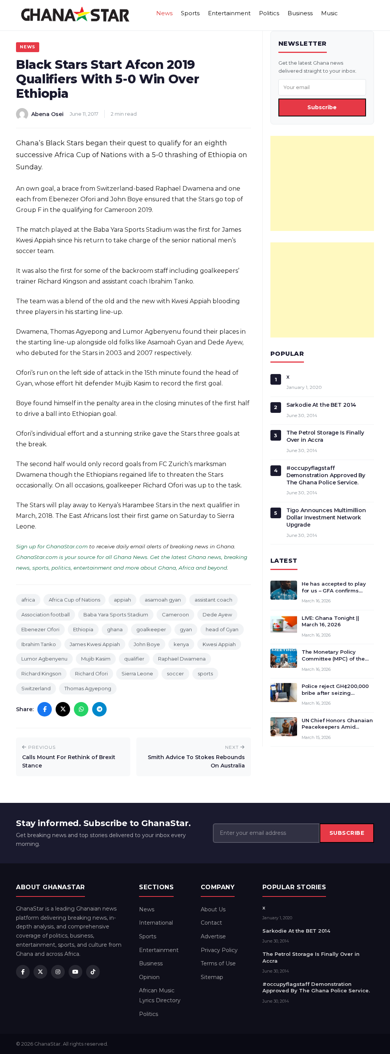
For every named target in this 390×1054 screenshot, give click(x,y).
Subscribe (322, 107)
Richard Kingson (41, 673)
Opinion (149, 977)
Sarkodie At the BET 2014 (321, 404)
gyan (186, 629)
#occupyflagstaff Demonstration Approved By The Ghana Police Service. (326, 475)
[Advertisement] (322, 183)
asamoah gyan (163, 600)
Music (329, 13)
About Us (213, 909)
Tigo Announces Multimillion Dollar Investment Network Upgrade (326, 517)
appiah (122, 600)
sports (205, 673)
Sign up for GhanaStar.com (52, 546)
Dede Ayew (217, 614)
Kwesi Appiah (219, 644)
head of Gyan (222, 629)
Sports (190, 13)
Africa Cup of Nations (74, 600)
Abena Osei (47, 114)
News (164, 13)
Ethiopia (83, 629)
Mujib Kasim (95, 659)
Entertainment (229, 13)
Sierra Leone (137, 673)
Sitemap (212, 977)
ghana (115, 629)
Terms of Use (218, 963)
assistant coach (213, 600)
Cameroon (175, 614)
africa (28, 600)
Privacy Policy (219, 950)
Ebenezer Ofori (40, 629)
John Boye (147, 644)
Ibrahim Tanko (38, 644)
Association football (45, 614)
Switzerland (36, 688)
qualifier (134, 659)
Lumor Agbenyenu (44, 659)
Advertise (213, 936)
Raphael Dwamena (182, 659)
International (156, 922)
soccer (175, 673)
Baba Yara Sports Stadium (115, 614)
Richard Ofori (91, 673)
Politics (269, 13)
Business (300, 13)
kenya (181, 644)
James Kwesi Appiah (95, 644)
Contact (211, 922)
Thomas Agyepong (87, 688)
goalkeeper (151, 629)
